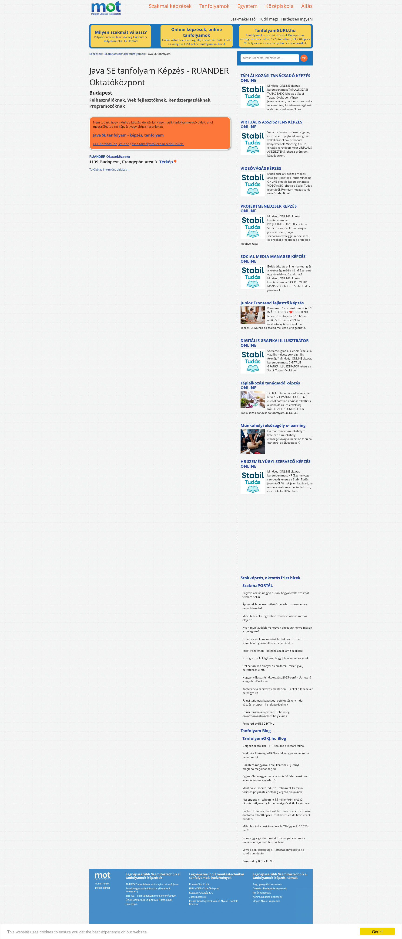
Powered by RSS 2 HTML (258, 724)
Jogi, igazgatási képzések (267, 884)
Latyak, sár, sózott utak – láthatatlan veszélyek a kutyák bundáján (273, 852)
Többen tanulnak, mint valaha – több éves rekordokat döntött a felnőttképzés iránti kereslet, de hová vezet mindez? (276, 815)
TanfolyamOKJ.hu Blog (264, 738)
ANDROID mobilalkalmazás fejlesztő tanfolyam (152, 884)
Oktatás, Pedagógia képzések (270, 888)
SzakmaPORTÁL (257, 585)
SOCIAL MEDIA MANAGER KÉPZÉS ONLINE (273, 259)
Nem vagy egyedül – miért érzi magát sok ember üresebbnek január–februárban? (273, 840)
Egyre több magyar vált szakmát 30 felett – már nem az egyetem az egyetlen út (276, 778)
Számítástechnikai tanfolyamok (124, 54)
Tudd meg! (268, 19)
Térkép (166, 162)
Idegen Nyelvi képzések (266, 901)
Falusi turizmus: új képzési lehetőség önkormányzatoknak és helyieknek (266, 714)
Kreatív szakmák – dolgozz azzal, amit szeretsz (272, 651)
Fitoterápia (131, 904)
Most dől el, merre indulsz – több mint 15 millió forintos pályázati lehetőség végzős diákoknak (272, 790)
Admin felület (102, 883)
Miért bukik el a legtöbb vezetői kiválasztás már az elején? (274, 618)
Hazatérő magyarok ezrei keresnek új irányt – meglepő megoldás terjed (271, 767)
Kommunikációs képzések (267, 896)
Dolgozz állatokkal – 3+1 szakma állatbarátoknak (273, 746)
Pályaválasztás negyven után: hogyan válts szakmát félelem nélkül (275, 595)
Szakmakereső (243, 19)
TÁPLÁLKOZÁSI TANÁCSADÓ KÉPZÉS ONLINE (275, 78)
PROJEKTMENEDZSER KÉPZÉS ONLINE (269, 208)
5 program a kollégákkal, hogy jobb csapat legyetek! (275, 658)
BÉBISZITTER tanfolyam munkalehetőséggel (151, 895)
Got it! (377, 931)
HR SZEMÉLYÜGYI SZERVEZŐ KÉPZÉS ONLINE (275, 464)
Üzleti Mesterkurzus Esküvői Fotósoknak (149, 899)
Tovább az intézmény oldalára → (110, 169)
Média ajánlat (102, 887)
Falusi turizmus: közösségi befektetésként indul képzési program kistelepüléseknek (272, 702)
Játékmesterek (197, 896)
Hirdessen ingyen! (297, 19)
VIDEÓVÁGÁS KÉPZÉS (261, 168)
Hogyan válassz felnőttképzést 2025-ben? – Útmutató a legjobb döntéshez (276, 679)
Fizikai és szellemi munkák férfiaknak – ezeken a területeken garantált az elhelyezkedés (273, 641)
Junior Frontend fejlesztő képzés (272, 302)
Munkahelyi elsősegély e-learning (273, 425)
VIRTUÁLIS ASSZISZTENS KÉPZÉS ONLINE (271, 124)
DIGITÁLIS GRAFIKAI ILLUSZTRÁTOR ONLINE (275, 343)
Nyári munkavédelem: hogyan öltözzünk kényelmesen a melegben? (277, 630)
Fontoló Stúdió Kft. (199, 884)
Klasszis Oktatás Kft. (201, 892)
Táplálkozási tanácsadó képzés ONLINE (270, 385)
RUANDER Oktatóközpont (204, 888)
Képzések (95, 54)
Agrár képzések (262, 892)
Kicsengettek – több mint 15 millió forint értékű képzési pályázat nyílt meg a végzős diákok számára (276, 801)
